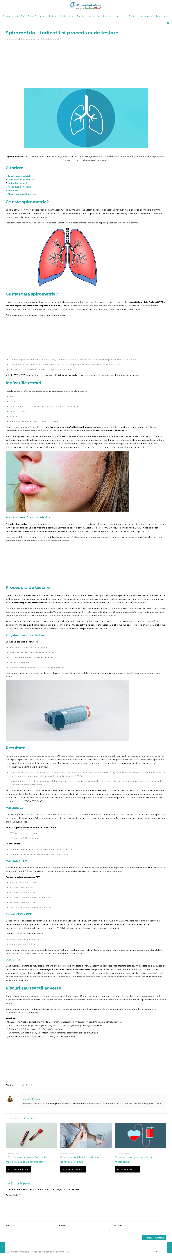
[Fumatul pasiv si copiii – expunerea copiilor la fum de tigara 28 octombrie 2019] (169, 1247)
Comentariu (13, 1195)
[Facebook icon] (153, 1251)
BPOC (13, 396)
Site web (117, 1225)
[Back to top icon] (163, 1251)
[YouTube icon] (156, 1251)
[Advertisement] (86, 61)
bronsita (14, 411)
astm (12, 401)
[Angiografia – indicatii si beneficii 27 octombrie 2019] (2, 1247)
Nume (10, 1225)
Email (62, 1225)
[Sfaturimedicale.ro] (86, 6)
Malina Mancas (28, 39)
